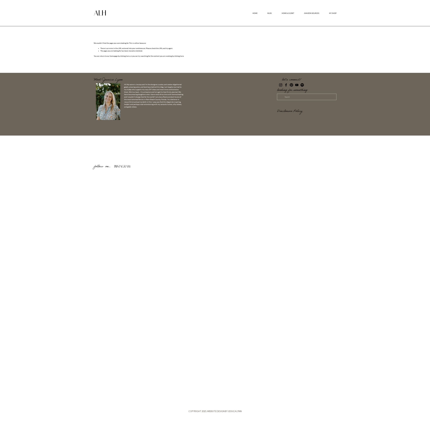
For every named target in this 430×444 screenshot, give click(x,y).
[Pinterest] (291, 85)
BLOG (269, 13)
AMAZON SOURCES (311, 13)
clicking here (125, 56)
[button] (124, 202)
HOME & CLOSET (288, 13)
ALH (100, 13)
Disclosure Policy (289, 111)
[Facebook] (286, 85)
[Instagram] (280, 85)
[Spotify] (302, 85)
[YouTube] (296, 85)
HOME (254, 13)
